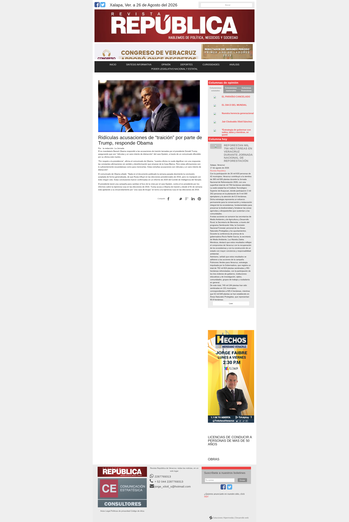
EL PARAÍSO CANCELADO (236, 97)
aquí (206, 496)
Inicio (113, 64)
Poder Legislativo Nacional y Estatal (174, 69)
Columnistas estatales (215, 89)
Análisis (234, 64)
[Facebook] (97, 6)
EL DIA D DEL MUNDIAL (234, 105)
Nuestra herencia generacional (238, 113)
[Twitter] (102, 6)
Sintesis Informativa (138, 64)
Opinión (166, 64)
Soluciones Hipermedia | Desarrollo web (231, 518)
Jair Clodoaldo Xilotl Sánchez (237, 121)
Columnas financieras (246, 89)
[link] (218, 171)
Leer (231, 303)
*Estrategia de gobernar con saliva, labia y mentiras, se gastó (236, 132)
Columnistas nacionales (231, 89)
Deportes (186, 64)
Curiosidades (211, 64)
